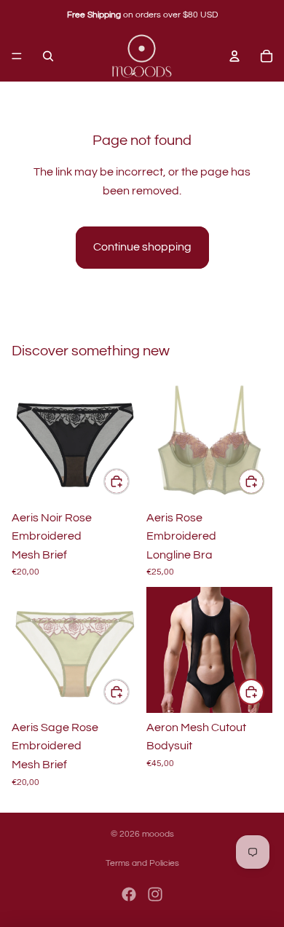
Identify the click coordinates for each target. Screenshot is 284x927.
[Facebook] (129, 894)
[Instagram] (155, 894)
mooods (158, 834)
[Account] (234, 56)
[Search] (48, 56)
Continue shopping (142, 247)
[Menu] (16, 56)
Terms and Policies (142, 863)
